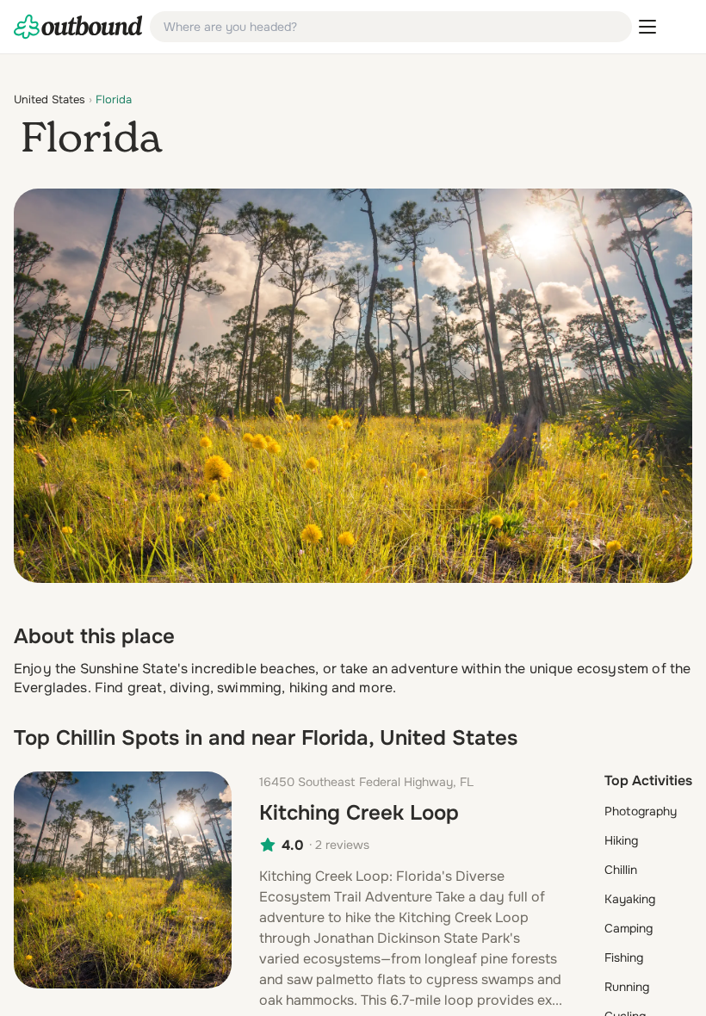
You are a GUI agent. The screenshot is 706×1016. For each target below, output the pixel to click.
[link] (78, 26)
